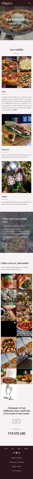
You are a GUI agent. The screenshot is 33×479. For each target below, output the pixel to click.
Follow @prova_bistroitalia (15, 263)
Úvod (6, 448)
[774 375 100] (19, 453)
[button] (9, 281)
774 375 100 (16, 433)
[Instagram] (14, 453)
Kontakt (26, 448)
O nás (12, 448)
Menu (19, 448)
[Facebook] (16, 453)
